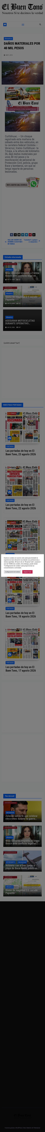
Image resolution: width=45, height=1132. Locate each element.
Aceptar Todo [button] (27, 572)
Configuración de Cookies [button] (12, 572)
